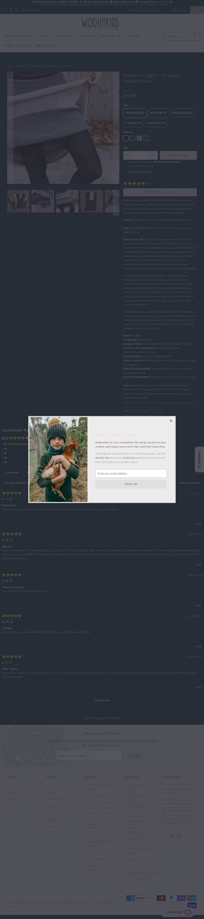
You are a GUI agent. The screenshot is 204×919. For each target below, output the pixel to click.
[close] (171, 420)
